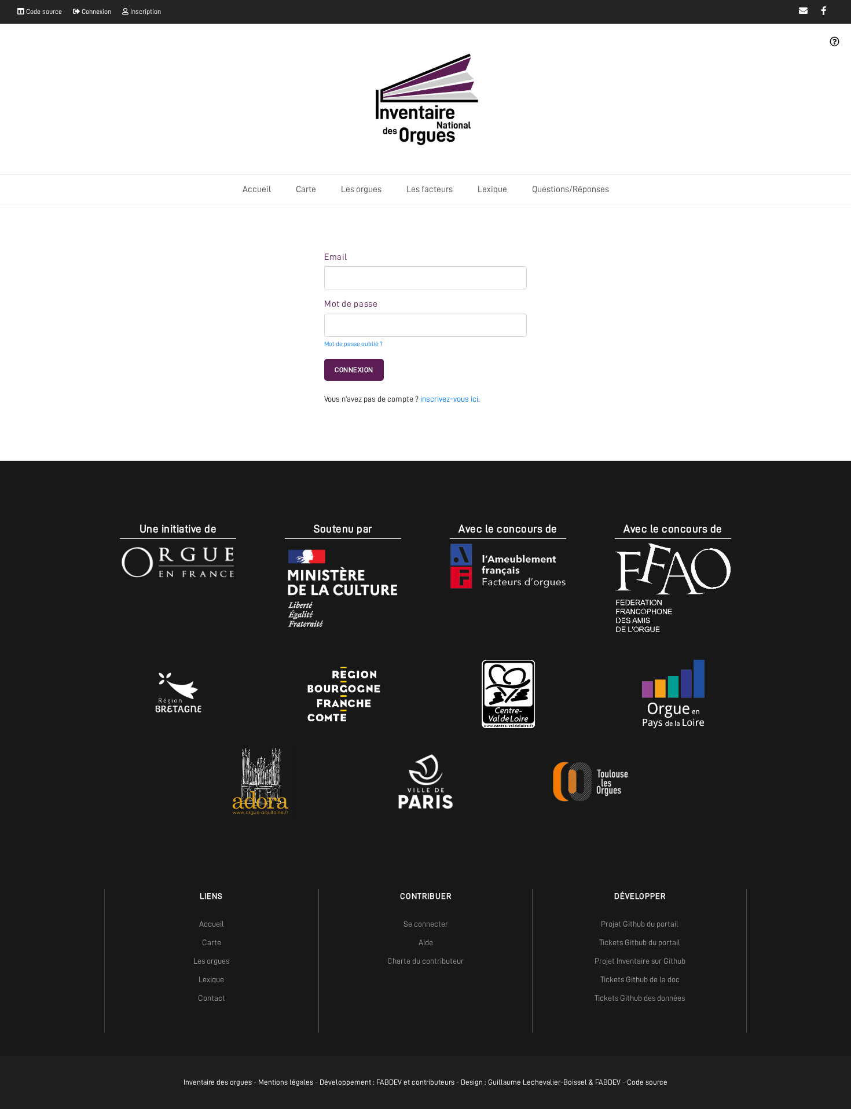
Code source (43, 11)
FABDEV (389, 1082)
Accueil (257, 189)
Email (335, 257)
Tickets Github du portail (639, 942)
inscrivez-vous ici (449, 399)
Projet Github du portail (639, 924)
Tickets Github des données (640, 998)
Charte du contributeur (425, 961)
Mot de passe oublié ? (353, 344)
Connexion (95, 11)
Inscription (145, 11)
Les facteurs (429, 189)
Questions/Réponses (570, 189)
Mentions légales (285, 1082)
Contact (211, 998)
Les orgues (361, 189)
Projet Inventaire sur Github (640, 961)
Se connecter (426, 924)
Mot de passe (350, 304)
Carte (306, 189)
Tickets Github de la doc (640, 979)
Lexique (492, 189)
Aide (426, 942)
